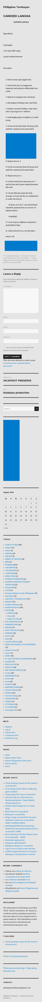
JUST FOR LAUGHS (12, 630)
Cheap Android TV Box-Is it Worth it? (20, 794)
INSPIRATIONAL (11, 625)
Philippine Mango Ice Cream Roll (19, 846)
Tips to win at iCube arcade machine (20, 849)
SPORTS (8, 693)
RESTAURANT (10, 676)
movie (7, 653)
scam (7, 681)
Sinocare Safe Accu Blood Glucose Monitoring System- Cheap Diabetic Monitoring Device (20, 800)
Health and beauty (12, 605)
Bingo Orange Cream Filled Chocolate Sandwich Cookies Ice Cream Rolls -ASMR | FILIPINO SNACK (20, 820)
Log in (7, 730)
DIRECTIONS (10, 576)
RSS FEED (9, 936)
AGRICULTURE (11, 545)
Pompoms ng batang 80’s (15, 843)
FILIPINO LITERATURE (14, 579)
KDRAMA (9, 633)
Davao (9, 616)
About (7, 755)
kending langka (19, 260)
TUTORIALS (10, 704)
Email (5, 327)
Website (6, 337)
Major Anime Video (13, 758)
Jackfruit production (22, 871)
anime (7, 550)
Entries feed (10, 732)
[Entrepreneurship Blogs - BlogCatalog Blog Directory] (21, 969)
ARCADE (8, 556)
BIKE (7, 562)
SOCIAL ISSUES (11, 690)
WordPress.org (11, 738)
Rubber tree (25, 880)
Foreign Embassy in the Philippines (20, 593)
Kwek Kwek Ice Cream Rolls (16, 812)
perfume (8, 662)
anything (9, 553)
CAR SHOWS (10, 568)
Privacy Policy (11, 763)
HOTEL (8, 610)
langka (27, 260)
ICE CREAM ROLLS (12, 622)
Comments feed (11, 735)
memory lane (10, 650)
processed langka (15, 262)
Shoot (7, 766)
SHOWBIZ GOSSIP (12, 687)
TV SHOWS (9, 707)
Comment (8, 286)
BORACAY (11, 613)
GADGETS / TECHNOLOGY (16, 599)
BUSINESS (9, 565)
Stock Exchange (11, 696)
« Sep (5, 528)
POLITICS (9, 667)
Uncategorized (11, 710)
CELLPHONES (10, 570)
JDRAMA (8, 627)
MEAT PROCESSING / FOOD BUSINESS (16, 258)
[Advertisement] (21, 146)
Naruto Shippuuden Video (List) (18, 761)
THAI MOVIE (10, 699)
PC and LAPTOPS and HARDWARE (18, 659)
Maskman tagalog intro (15, 840)
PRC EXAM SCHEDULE (14, 670)
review (8, 679)
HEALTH (8, 602)
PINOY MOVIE (10, 664)
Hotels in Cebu (13, 619)
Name (5, 317)
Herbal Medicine (12, 607)
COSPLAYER (10, 573)
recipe (8, 673)
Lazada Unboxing (12, 642)
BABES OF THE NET (13, 559)
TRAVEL (8, 701)
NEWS (7, 656)
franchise (9, 596)
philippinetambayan (13, 256)
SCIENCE (8, 684)
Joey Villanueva (11, 880)
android (8, 548)
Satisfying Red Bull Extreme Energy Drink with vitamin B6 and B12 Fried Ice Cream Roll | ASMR (21, 829)
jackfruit (11, 260)
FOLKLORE (9, 587)
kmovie (8, 636)
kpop (7, 639)
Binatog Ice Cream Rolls (15, 814)
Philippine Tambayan (16, 7)
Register (8, 727)
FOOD (7, 590)
